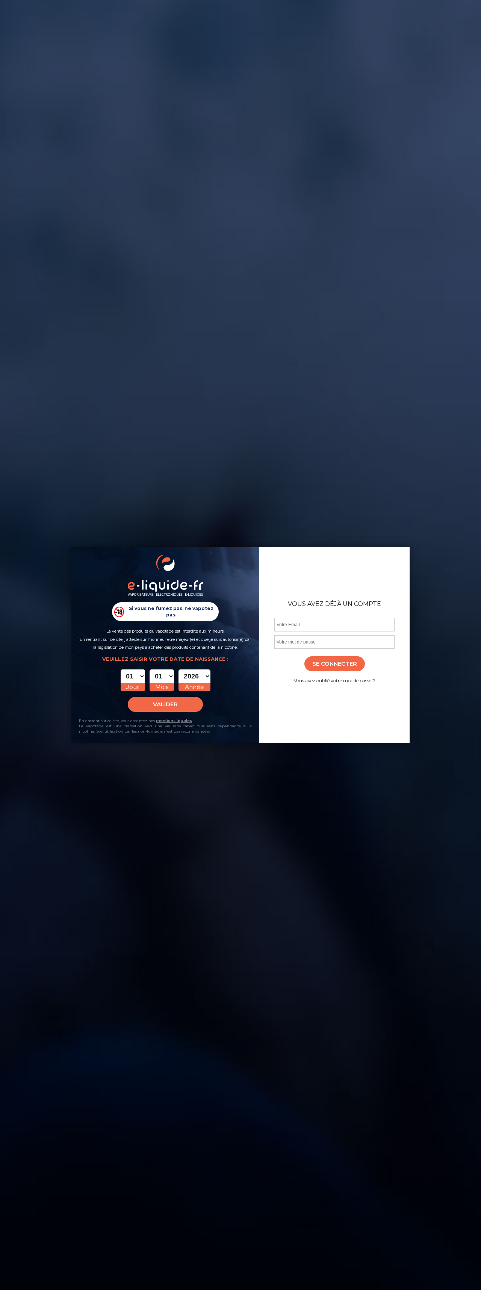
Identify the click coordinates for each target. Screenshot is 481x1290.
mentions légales (174, 720)
